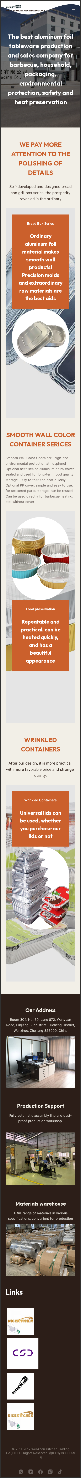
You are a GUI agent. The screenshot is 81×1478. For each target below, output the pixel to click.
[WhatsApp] (21, 1471)
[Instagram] (50, 1471)
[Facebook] (40, 1471)
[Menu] (73, 8)
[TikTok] (60, 1471)
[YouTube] (30, 1471)
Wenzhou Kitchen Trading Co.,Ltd (27, 10)
